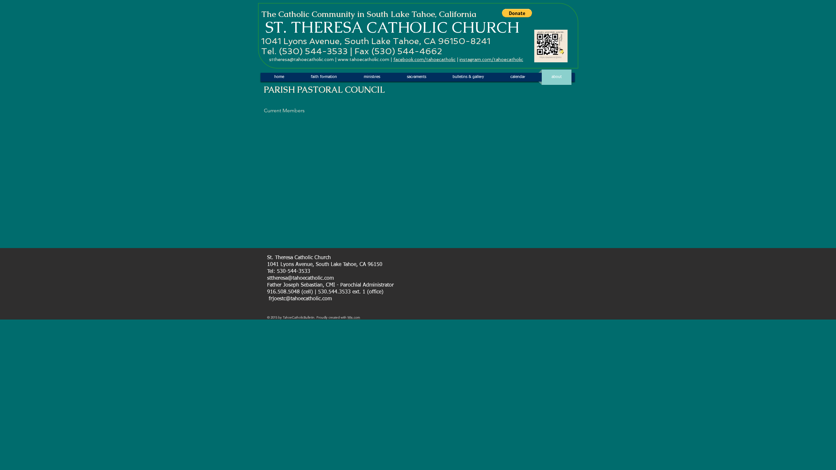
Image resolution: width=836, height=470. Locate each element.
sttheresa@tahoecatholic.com (301, 59)
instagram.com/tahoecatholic (491, 59)
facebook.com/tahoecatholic (424, 59)
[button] (517, 13)
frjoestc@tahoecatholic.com (300, 299)
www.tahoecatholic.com (363, 59)
